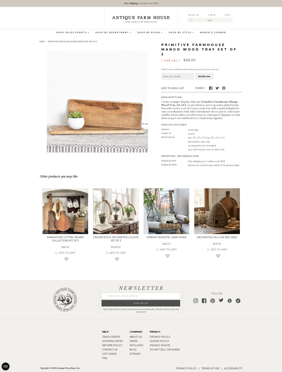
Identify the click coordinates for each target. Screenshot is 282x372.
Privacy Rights (160, 345)
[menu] (141, 32)
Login (212, 15)
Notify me (204, 76)
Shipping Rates (112, 341)
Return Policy (112, 345)
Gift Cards (109, 353)
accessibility (233, 368)
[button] (65, 259)
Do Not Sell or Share (165, 349)
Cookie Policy (159, 341)
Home (42, 41)
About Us (136, 336)
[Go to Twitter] (217, 88)
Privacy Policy (160, 336)
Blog (133, 349)
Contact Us (110, 349)
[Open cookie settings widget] (5, 366)
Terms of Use (210, 368)
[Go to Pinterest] (223, 88)
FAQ (104, 358)
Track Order (111, 336)
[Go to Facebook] (210, 88)
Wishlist (193, 15)
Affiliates (136, 345)
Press (134, 341)
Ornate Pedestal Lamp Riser (166, 237)
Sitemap (135, 353)
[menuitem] (71, 32)
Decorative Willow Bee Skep (217, 237)
